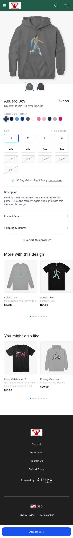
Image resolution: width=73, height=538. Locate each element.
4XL (45, 148)
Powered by (27, 480)
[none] (58, 131)
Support (36, 444)
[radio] (11, 138)
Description (10, 192)
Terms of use (47, 514)
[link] (20, 276)
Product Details (12, 216)
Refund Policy (36, 469)
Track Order (36, 452)
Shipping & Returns (15, 227)
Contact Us (36, 460)
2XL (11, 148)
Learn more (55, 180)
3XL (28, 148)
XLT (28, 159)
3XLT (62, 159)
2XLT (45, 159)
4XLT (11, 169)
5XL (62, 148)
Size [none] (6, 131)
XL (62, 138)
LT (11, 159)
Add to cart (36, 532)
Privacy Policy (26, 514)
